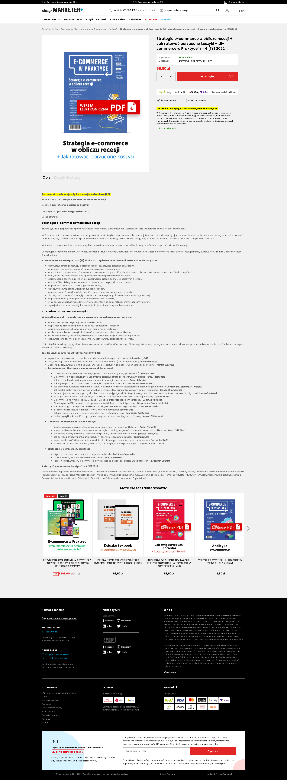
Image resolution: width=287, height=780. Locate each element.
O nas (44, 696)
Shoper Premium (167, 774)
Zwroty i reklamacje (50, 715)
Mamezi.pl (227, 774)
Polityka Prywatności (51, 700)
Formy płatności (49, 711)
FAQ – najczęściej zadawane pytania (59, 693)
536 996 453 (52, 631)
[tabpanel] (143, 333)
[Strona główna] (62, 10)
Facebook (109, 620)
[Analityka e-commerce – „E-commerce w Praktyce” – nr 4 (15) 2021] (220, 525)
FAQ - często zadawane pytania (62, 618)
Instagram (125, 620)
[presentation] (248, 529)
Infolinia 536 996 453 (125, 10)
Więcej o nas (170, 672)
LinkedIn (110, 626)
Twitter (125, 626)
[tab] (47, 177)
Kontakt (45, 722)
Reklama (46, 719)
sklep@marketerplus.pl (176, 10)
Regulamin (47, 704)
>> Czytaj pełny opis (166, 128)
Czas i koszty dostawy (52, 707)
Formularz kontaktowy (57, 658)
